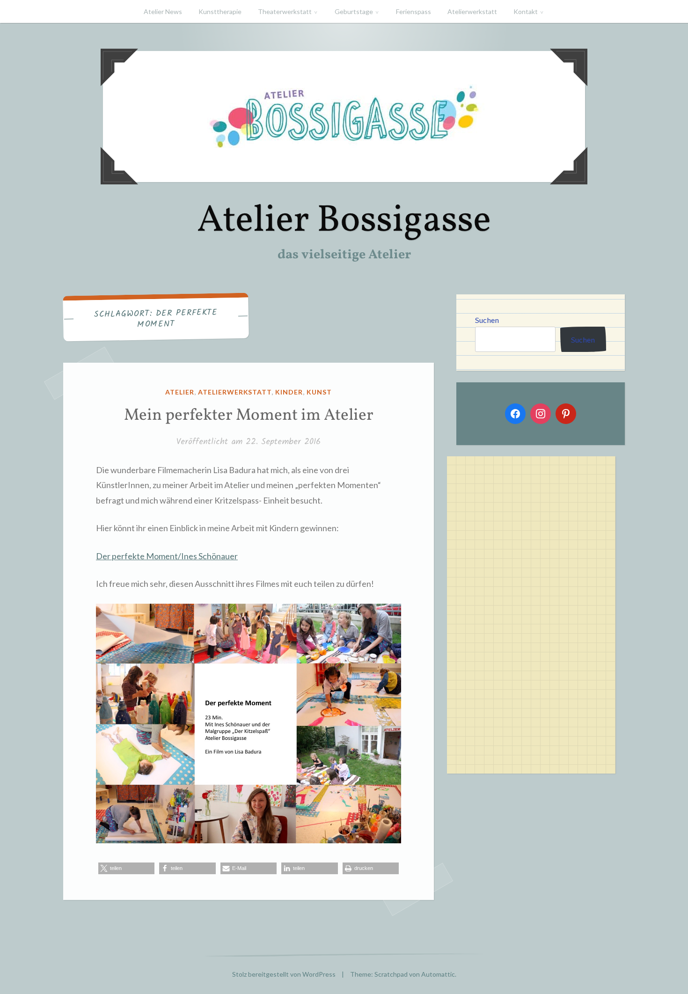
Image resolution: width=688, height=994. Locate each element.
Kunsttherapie (220, 11)
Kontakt (525, 11)
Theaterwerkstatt (285, 11)
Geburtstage (354, 11)
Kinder (289, 392)
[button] (126, 868)
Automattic (438, 974)
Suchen (487, 319)
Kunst (319, 392)
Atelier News (163, 11)
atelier (179, 392)
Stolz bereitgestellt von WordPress (284, 974)
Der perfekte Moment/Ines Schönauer (167, 556)
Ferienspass (413, 11)
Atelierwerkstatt (472, 11)
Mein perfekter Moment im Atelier (248, 415)
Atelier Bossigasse (344, 221)
